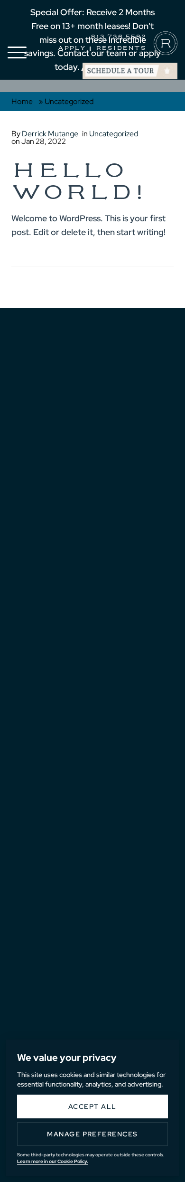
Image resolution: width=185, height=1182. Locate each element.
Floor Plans (52, 517)
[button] (17, 52)
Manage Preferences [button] (92, 1134)
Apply (72, 49)
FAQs (33, 602)
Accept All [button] (92, 1106)
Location (44, 560)
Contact (42, 581)
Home (22, 101)
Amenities (45, 496)
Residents (121, 49)
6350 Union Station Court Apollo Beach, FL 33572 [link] (85, 809)
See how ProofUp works (108, 762)
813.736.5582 (118, 37)
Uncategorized (113, 134)
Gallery (42, 539)
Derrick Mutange (50, 134)
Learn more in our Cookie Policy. (52, 1161)
